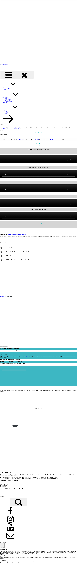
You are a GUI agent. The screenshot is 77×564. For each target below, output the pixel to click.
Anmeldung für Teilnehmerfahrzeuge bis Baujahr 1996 (16, 234)
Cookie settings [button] (44, 541)
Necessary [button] (2, 554)
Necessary (3, 555)
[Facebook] (10, 514)
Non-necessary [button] (2, 559)
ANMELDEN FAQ (8, 98)
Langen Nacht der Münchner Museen (19, 127)
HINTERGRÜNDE (8, 88)
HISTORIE (6, 112)
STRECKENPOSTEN (8, 101)
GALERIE (6, 111)
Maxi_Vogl (11, 128)
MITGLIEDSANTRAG (9, 100)
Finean (8, 128)
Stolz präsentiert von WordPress (13, 540)
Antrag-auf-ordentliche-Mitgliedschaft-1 (6, 425)
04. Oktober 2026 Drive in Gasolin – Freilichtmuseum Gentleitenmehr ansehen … (11, 256)
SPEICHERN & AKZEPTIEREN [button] (6, 563)
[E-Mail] (10, 539)
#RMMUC (4, 128)
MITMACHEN (5, 97)
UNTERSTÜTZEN (6, 102)
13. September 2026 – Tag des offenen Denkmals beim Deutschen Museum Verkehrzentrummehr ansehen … (16, 252)
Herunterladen (9, 296)
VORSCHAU (5, 89)
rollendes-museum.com (8, 67)
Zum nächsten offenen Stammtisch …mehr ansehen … (7, 248)
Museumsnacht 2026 (8, 99)
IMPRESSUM (5, 113)
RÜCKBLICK (5, 110)
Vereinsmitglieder (29, 356)
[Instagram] (10, 522)
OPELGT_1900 (16, 128)
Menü (33, 78)
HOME (4, 87)
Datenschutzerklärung (4, 540)
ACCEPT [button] (49, 541)
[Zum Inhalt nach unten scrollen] (8, 122)
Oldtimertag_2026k (3, 296)
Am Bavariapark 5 (3, 492)
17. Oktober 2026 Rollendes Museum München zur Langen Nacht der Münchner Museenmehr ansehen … (15, 260)
